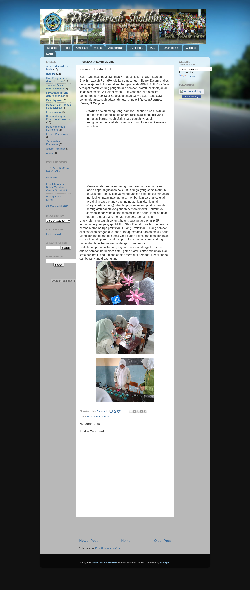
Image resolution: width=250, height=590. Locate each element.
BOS (152, 47)
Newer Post (88, 541)
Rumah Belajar (170, 47)
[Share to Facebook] (141, 411)
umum (50, 153)
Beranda (52, 47)
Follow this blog (191, 96)
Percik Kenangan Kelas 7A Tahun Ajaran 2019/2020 (56, 187)
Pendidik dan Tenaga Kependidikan (58, 106)
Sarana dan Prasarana (53, 143)
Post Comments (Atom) (108, 548)
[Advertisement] (125, 157)
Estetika (50, 73)
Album (98, 47)
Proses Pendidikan (98, 416)
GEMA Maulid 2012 (57, 206)
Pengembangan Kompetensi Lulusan (58, 118)
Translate (191, 76)
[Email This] (131, 411)
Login (49, 53)
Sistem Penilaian (56, 148)
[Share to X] (138, 411)
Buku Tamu (136, 47)
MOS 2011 (52, 177)
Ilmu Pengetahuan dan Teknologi (57, 79)
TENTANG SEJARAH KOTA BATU (58, 169)
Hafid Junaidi (53, 234)
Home (126, 541)
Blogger (164, 562)
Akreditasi (82, 47)
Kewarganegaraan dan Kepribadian (57, 94)
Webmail (191, 47)
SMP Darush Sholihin (104, 562)
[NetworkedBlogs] (191, 91)
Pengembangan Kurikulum (55, 128)
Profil (67, 47)
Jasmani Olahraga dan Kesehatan (57, 87)
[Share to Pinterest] (145, 411)
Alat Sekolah (115, 47)
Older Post (162, 541)
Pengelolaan (53, 112)
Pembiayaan (53, 100)
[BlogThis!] (134, 411)
